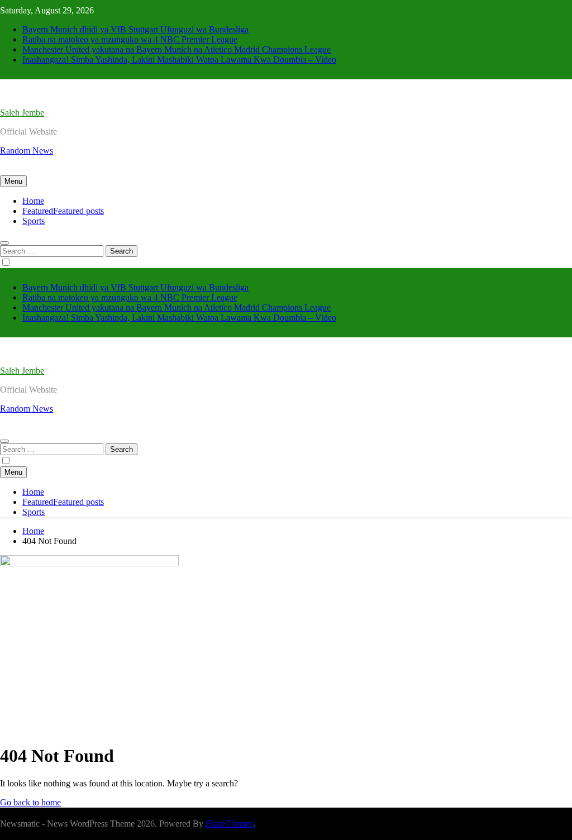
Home (33, 201)
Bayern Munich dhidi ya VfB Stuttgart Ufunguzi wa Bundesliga (135, 29)
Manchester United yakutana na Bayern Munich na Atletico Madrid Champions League (176, 49)
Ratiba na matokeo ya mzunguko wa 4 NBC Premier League (129, 39)
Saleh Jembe (22, 112)
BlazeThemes (230, 823)
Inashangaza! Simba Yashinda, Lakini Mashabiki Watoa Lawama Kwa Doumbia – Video (179, 59)
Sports (33, 221)
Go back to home (30, 802)
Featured (63, 211)
